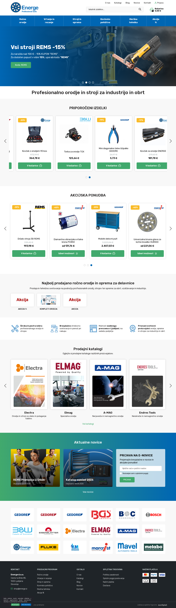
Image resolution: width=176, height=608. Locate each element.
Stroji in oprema (77, 21)
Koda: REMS (21, 65)
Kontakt (147, 3)
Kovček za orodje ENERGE (147, 151)
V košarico (26, 165)
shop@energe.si (20, 589)
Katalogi (118, 3)
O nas (107, 3)
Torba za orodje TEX (68, 151)
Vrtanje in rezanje (49, 21)
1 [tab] (83, 82)
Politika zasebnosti (111, 575)
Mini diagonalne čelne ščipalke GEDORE (108, 149)
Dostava (106, 585)
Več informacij (26, 604)
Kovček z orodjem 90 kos (28, 151)
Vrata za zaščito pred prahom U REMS (147, 237)
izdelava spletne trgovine (147, 605)
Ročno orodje (22, 21)
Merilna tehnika (133, 21)
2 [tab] (86, 82)
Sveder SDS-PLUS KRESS (28, 239)
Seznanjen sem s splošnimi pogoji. (135, 473)
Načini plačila (108, 582)
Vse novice (88, 492)
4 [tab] (93, 82)
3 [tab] (89, 82)
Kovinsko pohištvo (105, 21)
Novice (137, 3)
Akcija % (156, 21)
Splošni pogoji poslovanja (113, 578)
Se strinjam (15, 604)
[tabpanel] (88, 56)
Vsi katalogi (88, 424)
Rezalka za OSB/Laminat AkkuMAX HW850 (107, 240)
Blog (128, 3)
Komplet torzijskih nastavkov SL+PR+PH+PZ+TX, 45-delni (68, 237)
